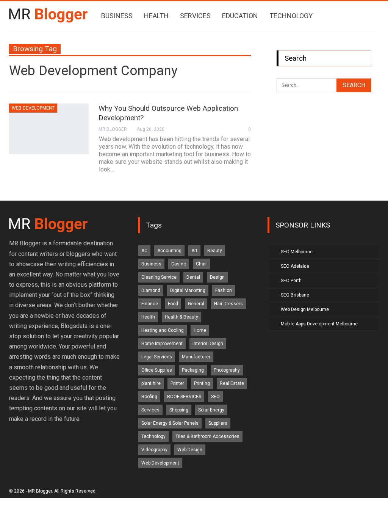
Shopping (178, 410)
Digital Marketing (187, 290)
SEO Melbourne (297, 251)
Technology (153, 436)
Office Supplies (156, 370)
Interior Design (207, 343)
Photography (227, 370)
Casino (178, 264)
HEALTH (156, 16)
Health (148, 317)
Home (200, 330)
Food (173, 303)
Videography (154, 449)
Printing (202, 383)
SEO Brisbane (295, 295)
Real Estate (232, 383)
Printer (177, 383)
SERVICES (195, 16)
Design (217, 277)
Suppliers (217, 423)
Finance (149, 303)
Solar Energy (211, 410)
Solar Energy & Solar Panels (170, 423)
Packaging (193, 370)
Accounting (169, 250)
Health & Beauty (181, 317)
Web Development (33, 108)
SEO (215, 396)
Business (151, 264)
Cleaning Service (159, 277)
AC (144, 250)
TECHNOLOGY (291, 16)
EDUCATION (240, 16)
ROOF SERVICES (184, 396)
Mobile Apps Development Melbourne (319, 323)
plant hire (151, 383)
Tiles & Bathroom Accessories (207, 436)
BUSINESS (117, 16)
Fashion (223, 290)
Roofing (149, 396)
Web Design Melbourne (305, 309)
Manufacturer (196, 356)
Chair (201, 264)
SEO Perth (291, 280)
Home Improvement (162, 343)
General (196, 303)
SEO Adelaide (295, 266)
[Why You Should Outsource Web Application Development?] (49, 129)
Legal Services (156, 356)
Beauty (214, 250)
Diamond (150, 290)
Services (150, 410)
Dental (193, 277)
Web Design (189, 449)
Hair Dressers (228, 303)
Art (194, 250)
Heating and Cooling (162, 330)
